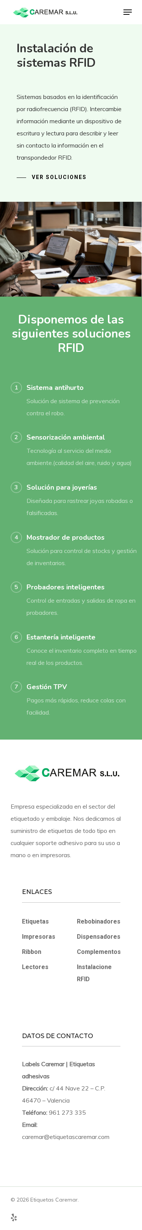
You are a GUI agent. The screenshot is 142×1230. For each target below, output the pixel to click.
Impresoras (38, 936)
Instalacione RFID (94, 973)
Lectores (35, 967)
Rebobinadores (98, 921)
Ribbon (31, 951)
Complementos (98, 951)
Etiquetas (35, 921)
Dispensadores (98, 936)
